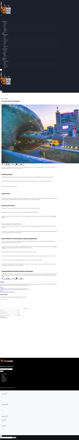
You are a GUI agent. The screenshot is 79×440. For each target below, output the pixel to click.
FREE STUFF (4, 416)
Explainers (5, 55)
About (3, 375)
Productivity (5, 29)
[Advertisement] (27, 329)
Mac (4, 37)
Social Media (5, 30)
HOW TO (5, 54)
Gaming (5, 25)
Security (5, 42)
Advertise (5, 62)
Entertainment (5, 22)
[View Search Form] (1, 70)
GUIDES (3, 420)
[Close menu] (0, 391)
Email (19, 312)
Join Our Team (5, 66)
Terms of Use (4, 380)
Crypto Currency (6, 46)
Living (4, 26)
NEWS (3, 33)
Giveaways (5, 50)
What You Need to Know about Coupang (7, 291)
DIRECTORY (4, 58)
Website (19, 315)
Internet (5, 43)
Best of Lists (5, 51)
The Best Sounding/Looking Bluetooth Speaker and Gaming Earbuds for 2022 (14, 288)
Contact (5, 63)
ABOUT (3, 425)
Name (19, 310)
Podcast (5, 67)
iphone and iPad (6, 39)
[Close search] (1, 436)
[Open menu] (1, 92)
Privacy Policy (4, 378)
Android (5, 38)
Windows (5, 405)
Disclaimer (4, 377)
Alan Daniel (4, 103)
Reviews (5, 47)
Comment (26, 308)
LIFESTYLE (3, 393)
